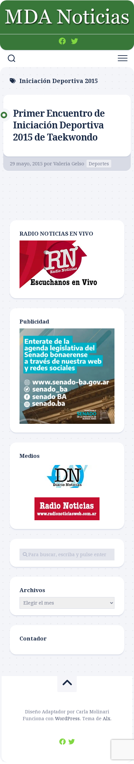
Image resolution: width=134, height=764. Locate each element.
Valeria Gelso (68, 164)
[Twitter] (74, 41)
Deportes (99, 163)
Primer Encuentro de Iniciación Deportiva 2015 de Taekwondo (59, 125)
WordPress (67, 718)
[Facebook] (62, 41)
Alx (106, 718)
